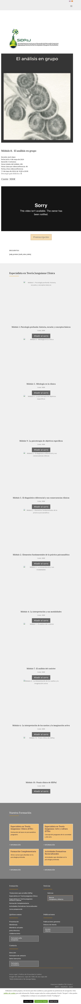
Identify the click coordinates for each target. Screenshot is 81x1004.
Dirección (12, 953)
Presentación (14, 922)
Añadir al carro (41, 336)
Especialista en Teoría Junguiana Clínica (23, 896)
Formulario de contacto (17, 956)
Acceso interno (47, 930)
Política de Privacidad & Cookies (30, 974)
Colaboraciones (14, 933)
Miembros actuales (16, 928)
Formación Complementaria (19, 903)
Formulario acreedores (15, 964)
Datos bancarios (15, 959)
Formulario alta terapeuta (16, 939)
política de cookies (10, 993)
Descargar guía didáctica (10, 173)
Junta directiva (14, 930)
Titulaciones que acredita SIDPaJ (20, 893)
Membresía (13, 925)
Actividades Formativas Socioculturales (23, 906)
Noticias (50, 893)
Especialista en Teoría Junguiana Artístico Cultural (20, 899)
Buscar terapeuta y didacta (56, 898)
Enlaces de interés (50, 925)
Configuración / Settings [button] (41, 1001)
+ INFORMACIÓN (15, 845)
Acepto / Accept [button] (53, 1001)
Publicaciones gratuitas (51, 922)
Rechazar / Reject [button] (28, 1001)
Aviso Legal (13, 974)
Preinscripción (41, 237)
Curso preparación (15, 909)
